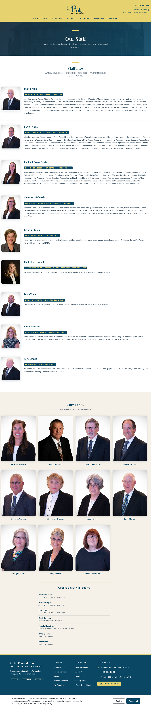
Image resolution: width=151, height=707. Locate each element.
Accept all (133, 701)
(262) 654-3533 (141, 5)
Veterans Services (61, 681)
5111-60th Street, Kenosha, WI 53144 (136, 12)
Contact (113, 19)
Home (35, 19)
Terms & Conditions (83, 685)
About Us (79, 672)
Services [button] (71, 19)
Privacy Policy (81, 681)
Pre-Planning (59, 685)
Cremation (57, 676)
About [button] (44, 19)
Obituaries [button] (57, 19)
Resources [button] (99, 19)
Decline (119, 701)
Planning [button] (84, 19)
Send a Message (109, 684)
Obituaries (57, 667)
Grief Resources (82, 667)
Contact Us (80, 676)
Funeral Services (60, 672)
